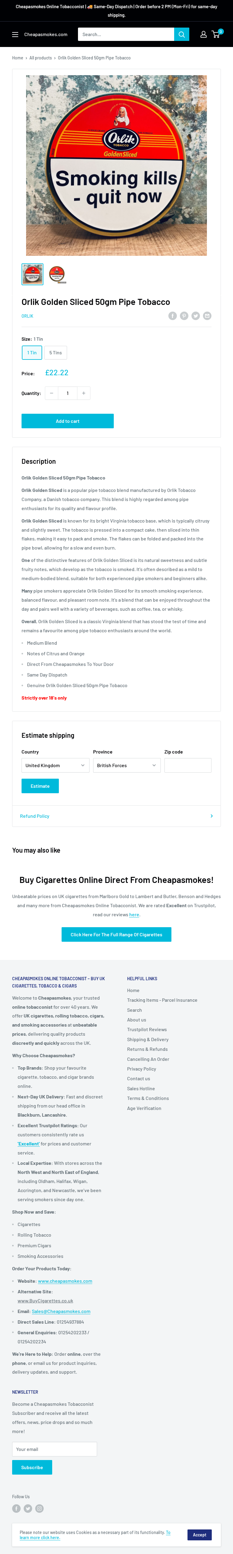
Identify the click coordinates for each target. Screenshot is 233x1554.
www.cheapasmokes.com (65, 1281)
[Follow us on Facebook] (16, 1508)
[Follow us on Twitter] (28, 1508)
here (134, 914)
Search (134, 1010)
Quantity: (31, 393)
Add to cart (67, 421)
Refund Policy (34, 816)
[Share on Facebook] (172, 315)
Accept (199, 1534)
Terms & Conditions (148, 1098)
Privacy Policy (141, 1068)
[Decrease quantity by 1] (51, 393)
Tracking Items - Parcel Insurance (162, 1000)
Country (30, 751)
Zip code (173, 751)
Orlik (27, 316)
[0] (216, 34)
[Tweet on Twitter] (195, 315)
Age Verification (144, 1108)
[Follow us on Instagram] (39, 1508)
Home (17, 57)
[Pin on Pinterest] (184, 315)
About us (136, 1019)
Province (103, 751)
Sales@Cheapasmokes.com (61, 1311)
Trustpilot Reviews (147, 1029)
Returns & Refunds (147, 1049)
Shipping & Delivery (148, 1039)
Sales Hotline (141, 1088)
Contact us (138, 1078)
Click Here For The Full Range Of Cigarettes (116, 934)
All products (40, 57)
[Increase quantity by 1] (83, 393)
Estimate (40, 786)
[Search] (181, 34)
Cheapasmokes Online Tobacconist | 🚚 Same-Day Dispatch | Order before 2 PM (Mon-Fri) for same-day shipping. (116, 11)
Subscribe (32, 1467)
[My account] (204, 34)
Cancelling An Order (148, 1059)
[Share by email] (207, 315)
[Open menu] (15, 34)
